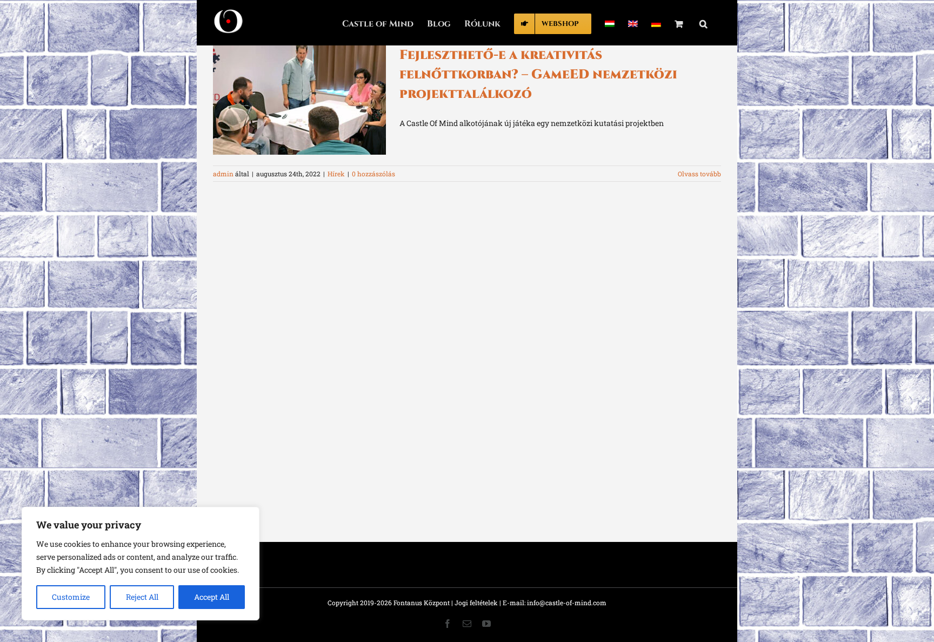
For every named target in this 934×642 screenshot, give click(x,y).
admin (223, 173)
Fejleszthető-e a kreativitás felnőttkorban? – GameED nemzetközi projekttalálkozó (538, 75)
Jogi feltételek (476, 602)
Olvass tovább (699, 173)
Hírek (336, 173)
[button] (703, 22)
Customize (71, 597)
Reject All (142, 597)
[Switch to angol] (633, 22)
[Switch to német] (656, 22)
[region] (140, 563)
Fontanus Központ (421, 602)
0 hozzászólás (373, 173)
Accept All (211, 597)
